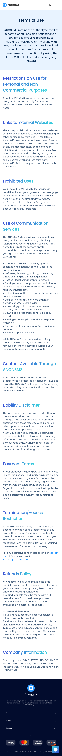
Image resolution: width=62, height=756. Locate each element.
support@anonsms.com (16, 559)
